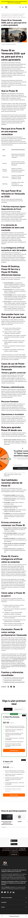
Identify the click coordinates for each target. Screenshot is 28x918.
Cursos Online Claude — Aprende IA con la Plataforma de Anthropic (7, 823)
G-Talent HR (14, 854)
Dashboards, (4, 15)
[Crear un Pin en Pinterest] (14, 686)
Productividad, (16, 17)
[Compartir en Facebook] (11, 686)
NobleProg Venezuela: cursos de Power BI (14, 682)
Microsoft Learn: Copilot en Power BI (13, 680)
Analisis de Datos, (8, 14)
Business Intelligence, (19, 14)
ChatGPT (20, 821)
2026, (2, 14)
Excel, (10, 15)
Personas (8, 709)
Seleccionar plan (14, 750)
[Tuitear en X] (8, 686)
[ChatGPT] (19, 817)
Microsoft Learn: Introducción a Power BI (14, 677)
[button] (25, 7)
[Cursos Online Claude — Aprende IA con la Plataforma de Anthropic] (7, 817)
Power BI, (9, 17)
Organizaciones (18, 709)
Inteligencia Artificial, (17, 15)
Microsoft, (4, 17)
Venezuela (23, 17)
